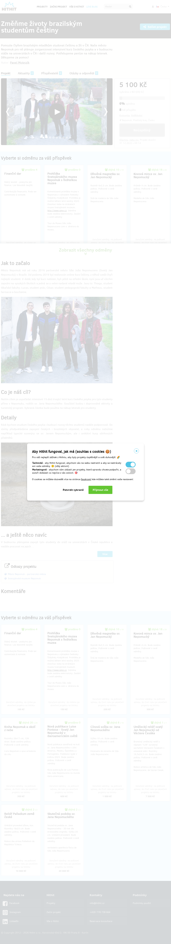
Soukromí (86, 479)
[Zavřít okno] (136, 450)
